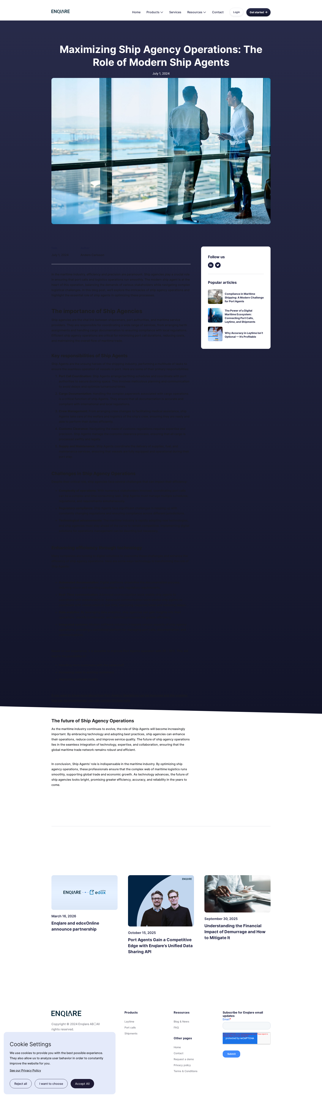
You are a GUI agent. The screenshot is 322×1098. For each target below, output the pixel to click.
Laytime (129, 1021)
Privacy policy (182, 1065)
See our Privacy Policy (25, 1070)
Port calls (130, 1027)
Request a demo (184, 1059)
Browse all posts (254, 863)
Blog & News (181, 1021)
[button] (154, 12)
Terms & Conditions (186, 1071)
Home (136, 12)
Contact (218, 12)
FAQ (176, 1027)
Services (175, 12)
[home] (60, 10)
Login (236, 12)
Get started (258, 12)
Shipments (131, 1033)
